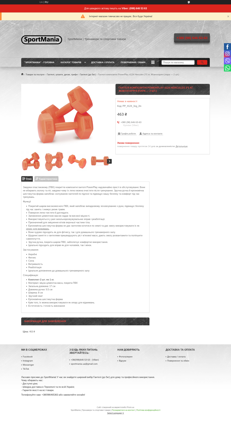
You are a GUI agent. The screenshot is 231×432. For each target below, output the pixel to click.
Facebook (28, 356)
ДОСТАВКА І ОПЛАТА (102, 62)
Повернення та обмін (178, 360)
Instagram (28, 360)
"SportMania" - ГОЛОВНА (39, 62)
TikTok (26, 369)
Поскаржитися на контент (123, 410)
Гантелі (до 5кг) (88, 74)
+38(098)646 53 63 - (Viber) (85, 359)
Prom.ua (130, 407)
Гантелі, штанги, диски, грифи (62, 74)
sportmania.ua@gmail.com (84, 364)
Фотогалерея (125, 356)
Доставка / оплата (176, 356)
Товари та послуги (35, 74)
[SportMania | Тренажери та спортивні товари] (41, 39)
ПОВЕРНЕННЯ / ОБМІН (133, 62)
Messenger (28, 365)
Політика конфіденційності (148, 410)
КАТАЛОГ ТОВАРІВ (71, 62)
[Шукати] (202, 62)
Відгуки (122, 360)
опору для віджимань (37, 228)
